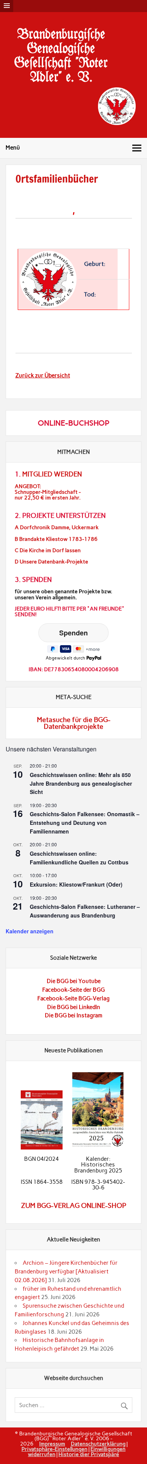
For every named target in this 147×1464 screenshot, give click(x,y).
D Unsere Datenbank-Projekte (51, 562)
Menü (13, 147)
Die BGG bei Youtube (74, 981)
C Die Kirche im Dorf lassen (48, 550)
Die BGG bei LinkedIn (73, 1007)
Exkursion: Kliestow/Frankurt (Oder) (76, 884)
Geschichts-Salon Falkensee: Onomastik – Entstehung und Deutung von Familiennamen (84, 822)
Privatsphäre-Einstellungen (54, 1449)
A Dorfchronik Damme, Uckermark (57, 527)
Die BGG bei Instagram (74, 1015)
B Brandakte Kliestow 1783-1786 (56, 539)
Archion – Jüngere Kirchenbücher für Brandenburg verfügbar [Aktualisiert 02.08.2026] (66, 1271)
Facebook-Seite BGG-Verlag (73, 998)
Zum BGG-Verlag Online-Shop (73, 1205)
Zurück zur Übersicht (42, 375)
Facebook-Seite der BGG (73, 989)
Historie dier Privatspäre (88, 1454)
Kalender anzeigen (30, 931)
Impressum (52, 1444)
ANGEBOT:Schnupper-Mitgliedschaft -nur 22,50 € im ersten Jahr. (48, 492)
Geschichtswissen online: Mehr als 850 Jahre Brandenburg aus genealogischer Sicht (81, 783)
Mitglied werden (52, 474)
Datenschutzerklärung (98, 1444)
